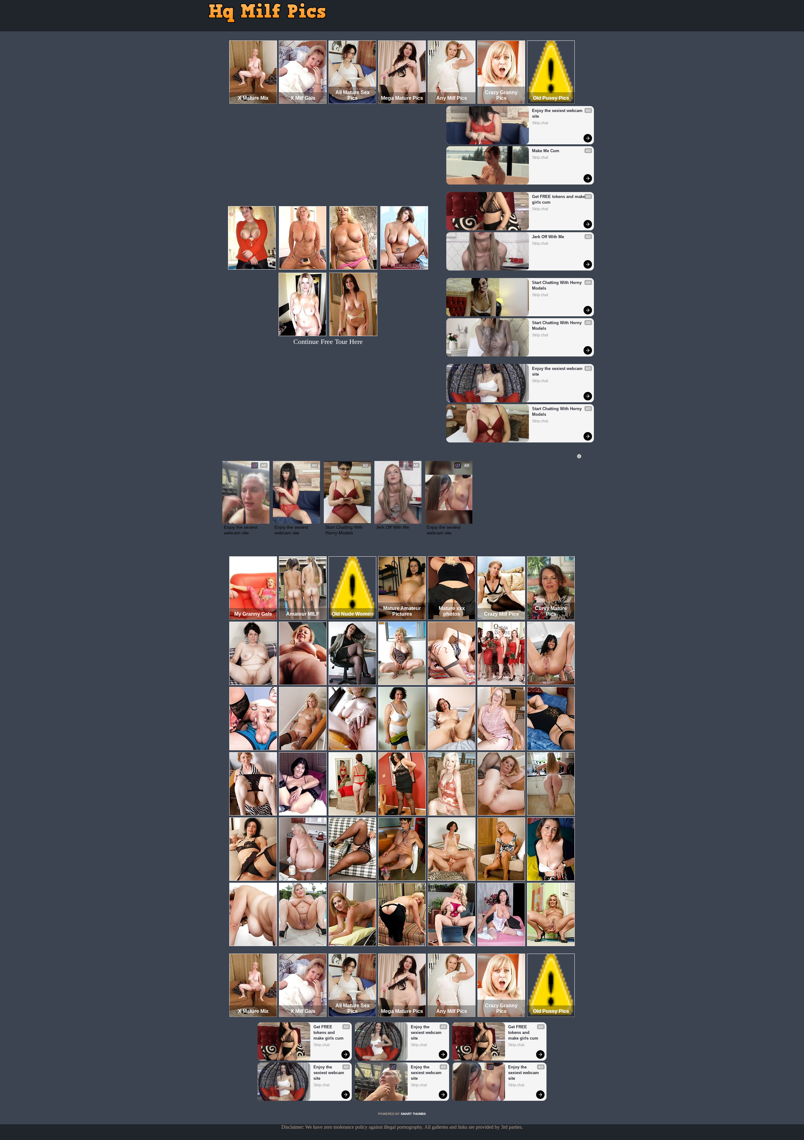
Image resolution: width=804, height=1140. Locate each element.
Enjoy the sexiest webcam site (558, 113)
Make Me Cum (545, 150)
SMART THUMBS (413, 1114)
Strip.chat (540, 123)
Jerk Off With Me (548, 236)
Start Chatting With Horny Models (557, 285)
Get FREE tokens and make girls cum (559, 199)
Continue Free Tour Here (328, 341)
